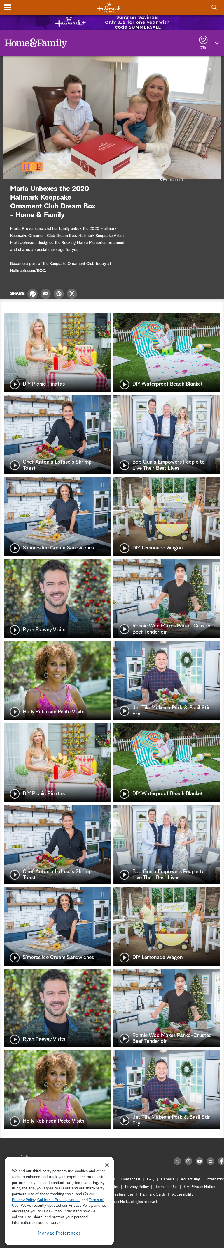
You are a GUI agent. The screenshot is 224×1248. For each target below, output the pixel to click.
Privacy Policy (137, 1187)
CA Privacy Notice (199, 1187)
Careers (167, 1179)
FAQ (151, 1179)
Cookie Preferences (117, 1194)
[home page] (110, 7)
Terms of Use (166, 1187)
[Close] (107, 1165)
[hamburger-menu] (7, 7)
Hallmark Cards (153, 1194)
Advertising (190, 1179)
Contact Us (131, 1179)
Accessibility (182, 1194)
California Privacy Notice (58, 1200)
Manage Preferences (59, 1233)
